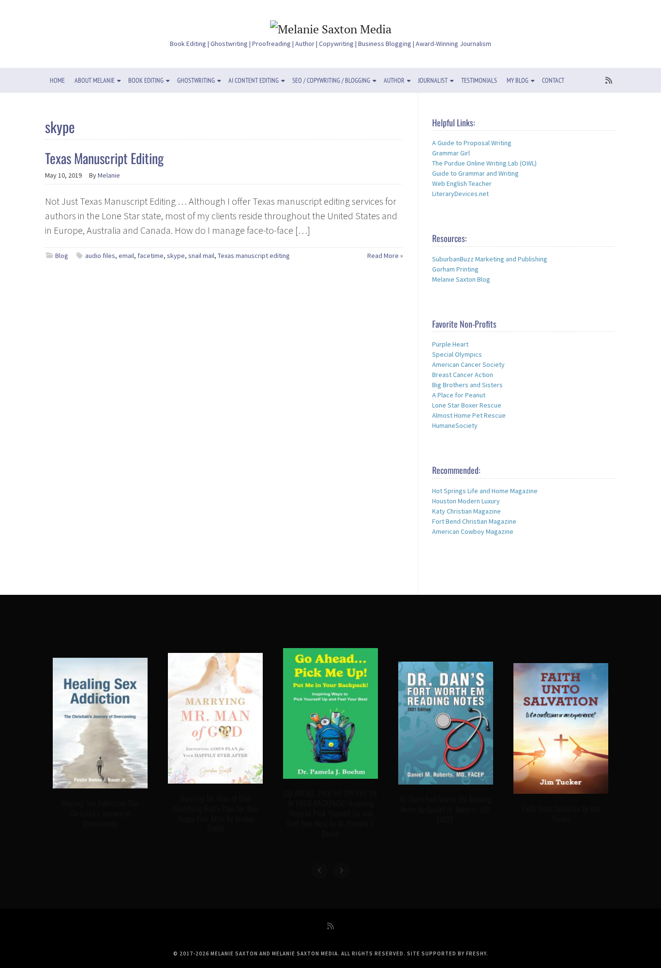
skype (176, 255)
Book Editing (146, 80)
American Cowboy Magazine (472, 531)
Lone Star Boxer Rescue (466, 405)
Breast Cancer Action (462, 374)
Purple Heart (450, 344)
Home (57, 80)
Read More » (385, 255)
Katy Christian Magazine (466, 511)
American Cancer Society (468, 364)
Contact (553, 80)
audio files (100, 255)
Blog (61, 255)
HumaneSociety (455, 425)
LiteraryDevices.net (460, 193)
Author (394, 80)
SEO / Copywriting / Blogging (331, 80)
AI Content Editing (253, 80)
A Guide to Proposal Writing (471, 142)
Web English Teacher (462, 183)
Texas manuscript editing (254, 255)
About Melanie (95, 80)
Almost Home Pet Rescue (469, 415)
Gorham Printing (455, 269)
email (126, 255)
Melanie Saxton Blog (461, 279)
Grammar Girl (451, 153)
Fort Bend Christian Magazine (474, 521)
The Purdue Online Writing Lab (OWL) (484, 163)
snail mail (201, 255)
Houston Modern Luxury (466, 501)
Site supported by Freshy (446, 953)
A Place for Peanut (458, 395)
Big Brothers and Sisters (467, 384)
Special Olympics (457, 354)
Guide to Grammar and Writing (475, 173)
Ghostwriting (196, 80)
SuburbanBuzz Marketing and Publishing (489, 259)
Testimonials (479, 80)
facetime (150, 255)
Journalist (433, 80)
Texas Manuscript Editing (104, 158)
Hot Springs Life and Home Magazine (485, 490)
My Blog (517, 80)
